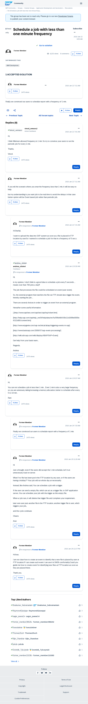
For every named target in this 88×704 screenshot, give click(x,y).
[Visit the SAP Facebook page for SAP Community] (38, 673)
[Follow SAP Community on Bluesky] (42, 673)
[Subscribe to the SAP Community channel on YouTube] (46, 673)
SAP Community (11, 8)
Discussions (68, 8)
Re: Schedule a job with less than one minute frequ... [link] (24, 11)
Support (66, 692)
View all (14, 661)
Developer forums (65, 16)
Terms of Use (66, 680)
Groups (20, 8)
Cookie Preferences (22, 698)
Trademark (22, 692)
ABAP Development (13, 65)
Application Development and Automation (49, 8)
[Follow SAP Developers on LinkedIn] (50, 673)
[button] (73, 54)
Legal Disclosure (66, 686)
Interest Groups (29, 8)
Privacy (22, 680)
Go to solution (45, 45)
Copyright (22, 686)
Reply (76, 167)
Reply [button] (78, 110)
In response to (33, 226)
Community (18, 3)
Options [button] (74, 32)
